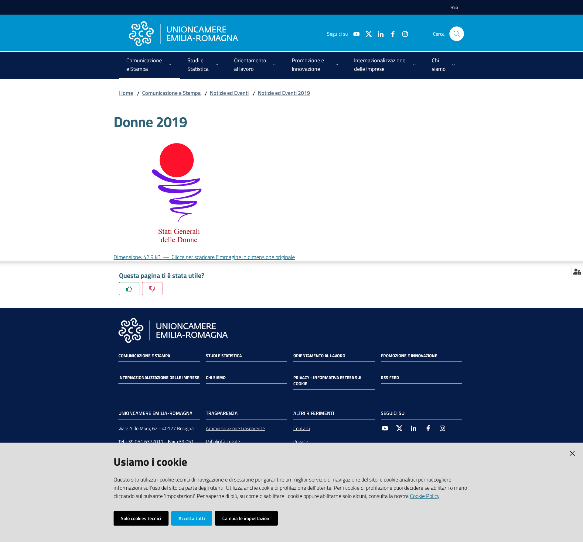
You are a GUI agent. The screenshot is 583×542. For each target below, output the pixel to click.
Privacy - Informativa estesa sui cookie (327, 381)
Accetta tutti (192, 518)
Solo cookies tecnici (141, 518)
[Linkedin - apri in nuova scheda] (378, 33)
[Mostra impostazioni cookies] (577, 271)
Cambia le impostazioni (246, 518)
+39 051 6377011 (144, 441)
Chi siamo (216, 378)
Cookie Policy (424, 496)
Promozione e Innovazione (409, 356)
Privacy (300, 441)
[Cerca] (456, 33)
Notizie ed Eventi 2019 (284, 93)
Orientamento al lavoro (319, 356)
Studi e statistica (224, 356)
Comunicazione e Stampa (171, 93)
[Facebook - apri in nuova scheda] (390, 33)
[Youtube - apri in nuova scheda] (354, 33)
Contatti (301, 428)
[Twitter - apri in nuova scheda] (366, 33)
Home (126, 93)
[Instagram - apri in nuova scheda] (403, 33)
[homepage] (183, 33)
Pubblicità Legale (223, 441)
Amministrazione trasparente (235, 428)
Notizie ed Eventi (229, 93)
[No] (152, 288)
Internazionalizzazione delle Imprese (158, 378)
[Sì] (129, 288)
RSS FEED (390, 378)
